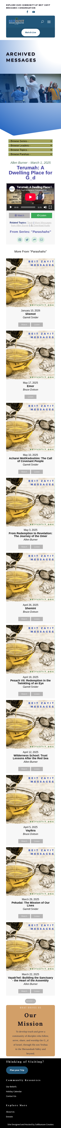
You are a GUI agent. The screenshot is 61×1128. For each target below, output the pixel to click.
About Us (10, 1111)
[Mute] (45, 207)
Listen (43, 215)
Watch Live (30, 32)
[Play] (10, 207)
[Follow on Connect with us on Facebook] (27, 11)
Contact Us (11, 1096)
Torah (30, 222)
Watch (21, 215)
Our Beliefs (11, 1086)
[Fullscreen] (50, 207)
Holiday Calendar (14, 1091)
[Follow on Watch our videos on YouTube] (33, 11)
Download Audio (41, 225)
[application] (30, 197)
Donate (9, 1116)
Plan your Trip (17, 1070)
